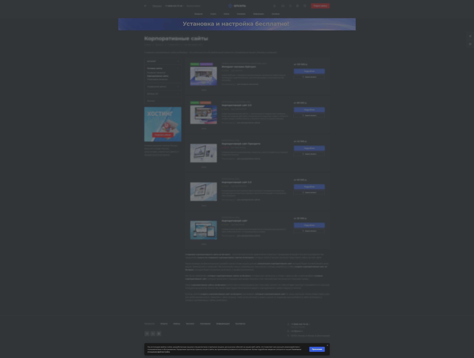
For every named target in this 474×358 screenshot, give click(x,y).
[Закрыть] (327, 345)
